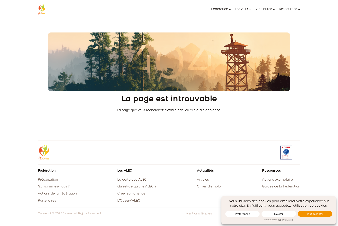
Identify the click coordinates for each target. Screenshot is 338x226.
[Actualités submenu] (274, 9)
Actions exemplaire (277, 179)
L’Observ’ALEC (128, 200)
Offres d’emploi (209, 186)
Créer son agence (131, 193)
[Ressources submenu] (299, 9)
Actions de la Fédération (57, 193)
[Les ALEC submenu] (251, 9)
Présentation (48, 179)
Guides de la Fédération (281, 186)
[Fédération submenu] (230, 9)
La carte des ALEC (132, 179)
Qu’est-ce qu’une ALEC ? (136, 186)
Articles (203, 179)
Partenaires (47, 200)
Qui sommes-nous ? (54, 186)
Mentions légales (199, 213)
